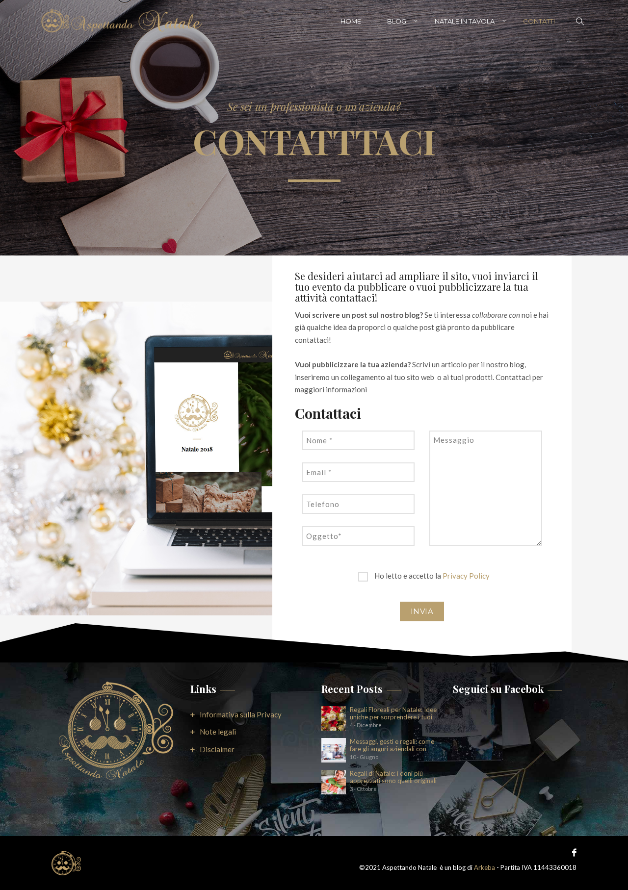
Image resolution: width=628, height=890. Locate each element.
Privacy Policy (466, 575)
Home (350, 21)
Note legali (218, 731)
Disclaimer (217, 749)
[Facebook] (571, 852)
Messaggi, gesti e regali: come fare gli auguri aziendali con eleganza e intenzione (392, 745)
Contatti (539, 21)
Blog (396, 21)
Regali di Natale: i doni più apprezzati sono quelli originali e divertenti (393, 777)
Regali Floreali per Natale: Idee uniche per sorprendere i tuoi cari (393, 713)
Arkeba (484, 867)
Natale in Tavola (465, 21)
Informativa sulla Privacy (241, 714)
